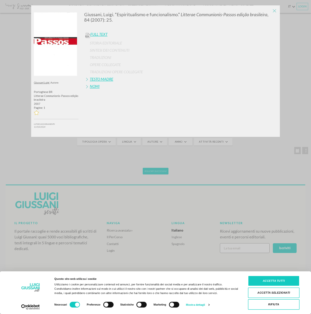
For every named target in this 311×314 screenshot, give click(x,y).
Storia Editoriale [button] (106, 43)
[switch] (108, 305)
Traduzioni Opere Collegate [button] (116, 72)
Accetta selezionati (273, 292)
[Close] (274, 10)
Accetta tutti (274, 280)
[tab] (180, 43)
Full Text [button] (98, 34)
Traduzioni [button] (100, 57)
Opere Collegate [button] (105, 64)
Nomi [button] (95, 86)
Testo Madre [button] (101, 79)
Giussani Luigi (42, 82)
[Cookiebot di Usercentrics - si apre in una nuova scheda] (30, 307)
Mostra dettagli (195, 304)
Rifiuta (273, 304)
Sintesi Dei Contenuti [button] (109, 50)
